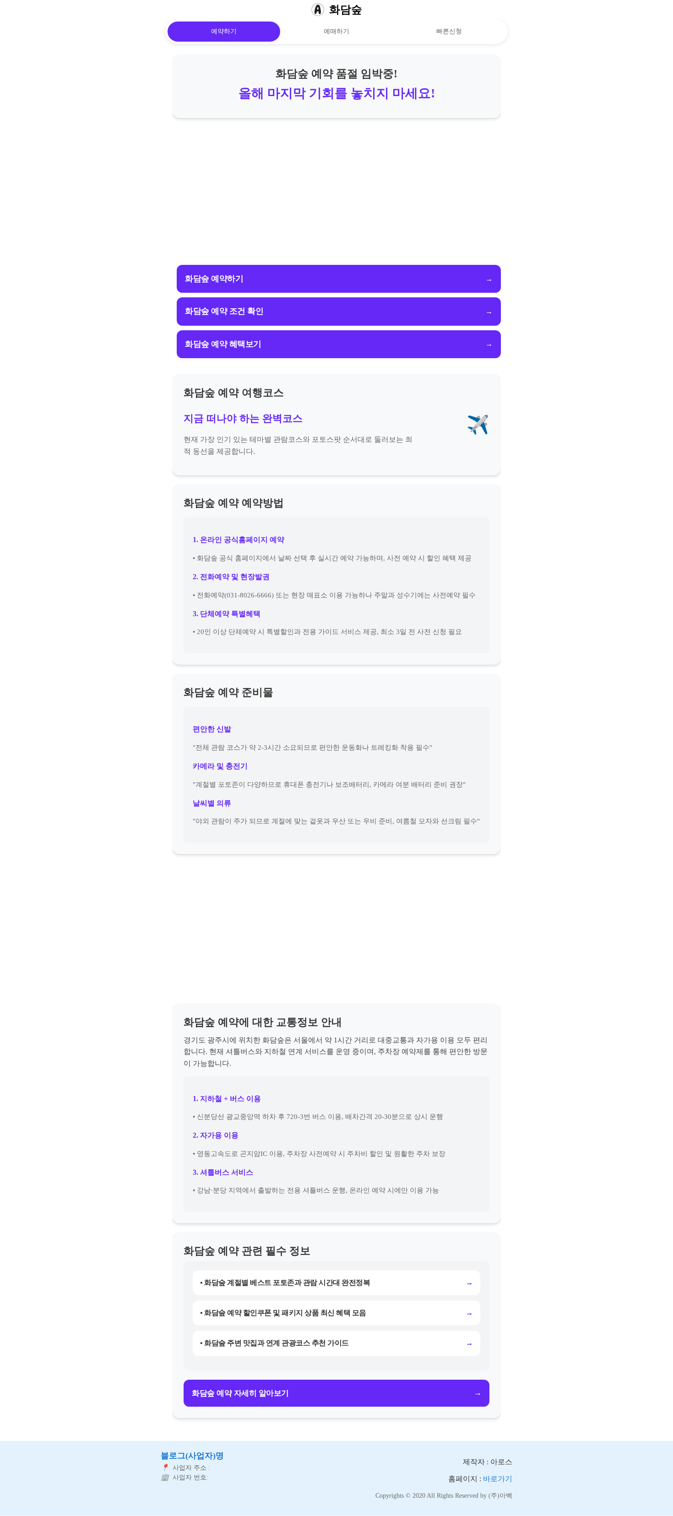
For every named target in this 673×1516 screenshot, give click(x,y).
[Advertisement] (336, 191)
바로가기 (497, 1479)
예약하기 (224, 31)
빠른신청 (449, 31)
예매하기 (336, 31)
